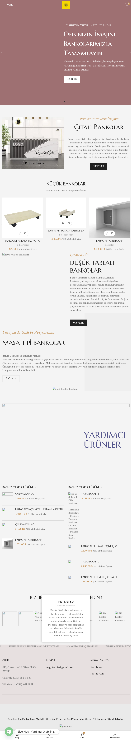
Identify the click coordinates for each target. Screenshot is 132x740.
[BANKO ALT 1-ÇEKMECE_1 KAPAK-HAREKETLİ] (7, 513)
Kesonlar (109, 245)
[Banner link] (66, 440)
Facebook (96, 667)
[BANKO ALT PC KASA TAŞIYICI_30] (73, 550)
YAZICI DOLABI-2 (90, 561)
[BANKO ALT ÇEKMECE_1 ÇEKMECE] (73, 579)
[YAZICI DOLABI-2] (73, 565)
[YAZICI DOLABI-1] (73, 516)
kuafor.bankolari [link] (67, 605)
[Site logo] (66, 4)
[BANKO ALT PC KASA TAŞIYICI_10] (22, 218)
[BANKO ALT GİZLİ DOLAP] (109, 218)
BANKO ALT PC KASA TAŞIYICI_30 (99, 546)
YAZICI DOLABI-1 (90, 493)
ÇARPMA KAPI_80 (24, 524)
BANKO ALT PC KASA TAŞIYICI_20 (66, 230)
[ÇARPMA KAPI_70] (7, 497)
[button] (20, 233)
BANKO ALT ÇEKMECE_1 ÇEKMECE (99, 577)
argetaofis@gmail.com (60, 667)
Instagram (97, 673)
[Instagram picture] (9, 619)
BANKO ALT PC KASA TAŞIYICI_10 (22, 240)
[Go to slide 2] (67, 101)
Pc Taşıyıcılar (22, 245)
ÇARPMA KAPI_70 (24, 493)
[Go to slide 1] (64, 101)
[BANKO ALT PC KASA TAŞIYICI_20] (66, 213)
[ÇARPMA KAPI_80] (7, 528)
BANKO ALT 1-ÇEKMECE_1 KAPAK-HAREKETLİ (39, 509)
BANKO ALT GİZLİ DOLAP (109, 240)
